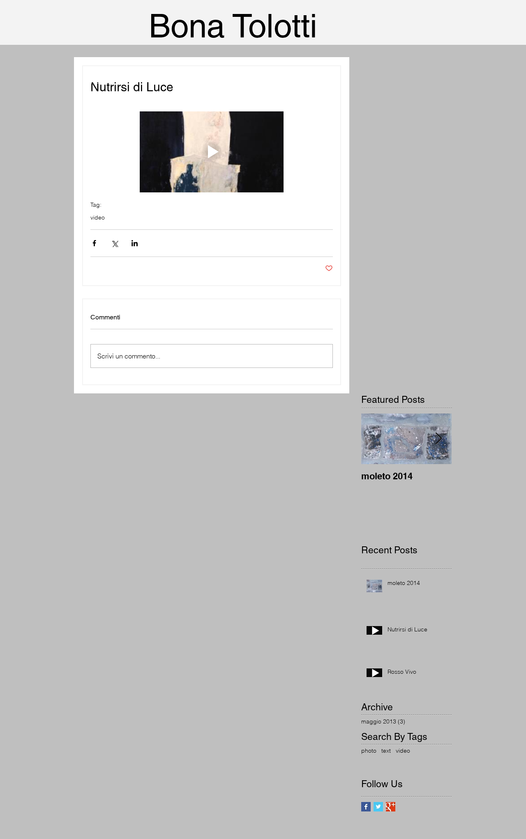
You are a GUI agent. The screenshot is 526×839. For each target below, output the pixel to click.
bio (95, 124)
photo (368, 750)
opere (99, 103)
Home (99, 81)
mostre (101, 146)
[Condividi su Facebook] (94, 243)
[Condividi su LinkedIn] (134, 243)
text (386, 750)
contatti (101, 168)
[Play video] (212, 151)
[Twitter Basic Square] (378, 806)
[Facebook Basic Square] (366, 806)
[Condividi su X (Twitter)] (114, 243)
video (97, 217)
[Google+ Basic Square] (390, 806)
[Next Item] (438, 438)
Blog (98, 190)
